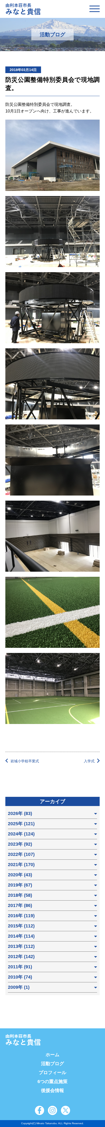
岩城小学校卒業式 (24, 761)
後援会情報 (52, 1090)
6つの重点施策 (52, 1081)
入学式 (89, 761)
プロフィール (52, 1072)
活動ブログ (52, 1063)
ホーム (52, 1054)
